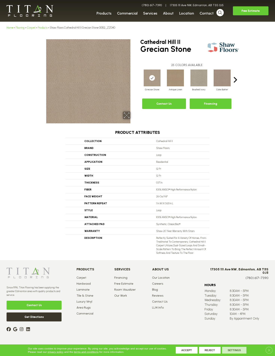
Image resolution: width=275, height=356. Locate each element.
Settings (234, 350)
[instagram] (22, 329)
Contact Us (164, 103)
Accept (186, 350)
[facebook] (9, 329)
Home (10, 27)
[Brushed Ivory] (199, 78)
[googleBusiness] (16, 329)
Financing (210, 103)
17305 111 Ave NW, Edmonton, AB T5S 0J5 (197, 5)
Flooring (20, 27)
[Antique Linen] (175, 78)
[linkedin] (29, 329)
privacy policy (55, 351)
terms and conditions (86, 351)
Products (42, 27)
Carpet (31, 27)
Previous (138, 74)
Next (235, 74)
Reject (210, 350)
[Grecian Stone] (152, 78)
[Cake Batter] (222, 78)
